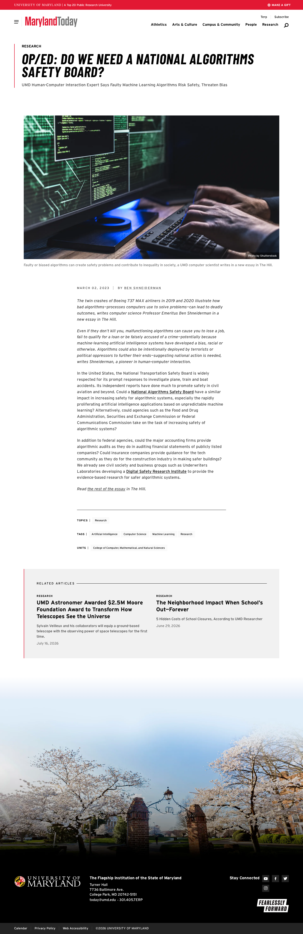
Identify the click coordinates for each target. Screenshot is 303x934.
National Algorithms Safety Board (162, 391)
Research (101, 520)
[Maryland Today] (51, 21)
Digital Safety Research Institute (156, 471)
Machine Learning (163, 534)
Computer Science (135, 534)
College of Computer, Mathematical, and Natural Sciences (129, 547)
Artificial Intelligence (105, 534)
